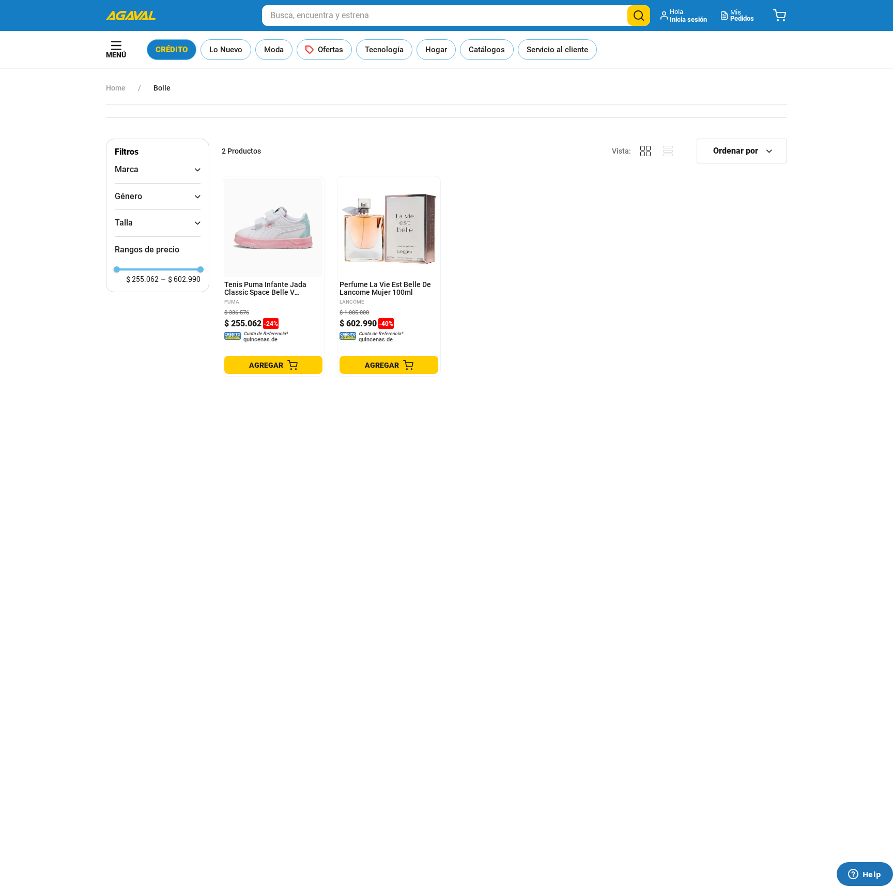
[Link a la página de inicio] (116, 88)
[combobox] (456, 15)
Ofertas (330, 49)
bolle (162, 88)
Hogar (436, 49)
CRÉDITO (172, 49)
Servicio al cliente (557, 49)
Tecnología (384, 49)
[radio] (645, 151)
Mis (742, 15)
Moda (274, 49)
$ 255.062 (142, 279)
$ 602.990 (181, 279)
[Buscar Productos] (639, 15)
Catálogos (487, 49)
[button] (684, 15)
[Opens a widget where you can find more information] (864, 875)
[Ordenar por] (742, 151)
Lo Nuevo (225, 49)
